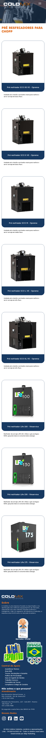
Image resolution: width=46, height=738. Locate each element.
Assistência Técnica (12, 669)
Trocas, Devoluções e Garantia (16, 673)
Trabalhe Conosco (11, 680)
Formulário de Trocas (12, 682)
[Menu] (40, 3)
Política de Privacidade (13, 676)
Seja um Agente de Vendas (14, 678)
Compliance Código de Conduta (16, 684)
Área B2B (8, 671)
